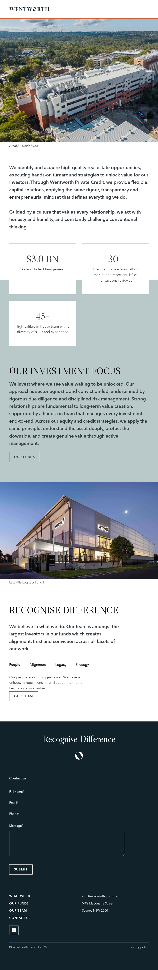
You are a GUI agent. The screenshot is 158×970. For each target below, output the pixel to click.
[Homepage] (29, 9)
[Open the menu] (144, 9)
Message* (16, 826)
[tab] (14, 665)
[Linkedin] (13, 930)
